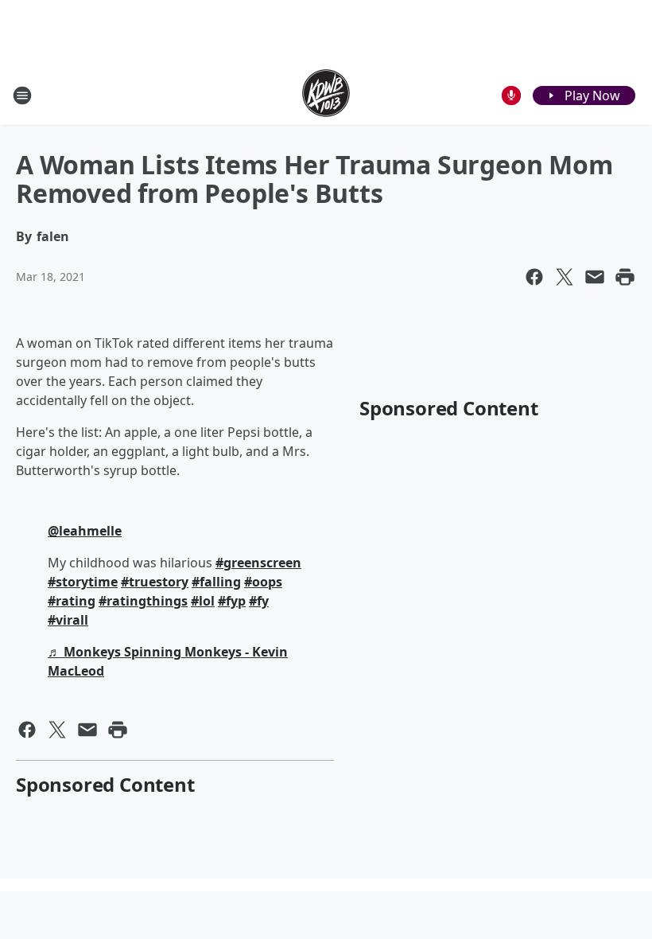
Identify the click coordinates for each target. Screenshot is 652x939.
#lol (203, 601)
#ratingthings (143, 601)
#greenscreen (258, 562)
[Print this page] (625, 277)
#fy (259, 601)
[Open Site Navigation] (22, 95)
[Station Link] (326, 95)
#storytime (83, 581)
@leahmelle (85, 531)
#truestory (154, 581)
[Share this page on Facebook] (534, 277)
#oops (263, 581)
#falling (216, 581)
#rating (71, 601)
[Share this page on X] (564, 277)
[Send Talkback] (511, 95)
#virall (68, 620)
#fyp (232, 601)
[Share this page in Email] (595, 277)
